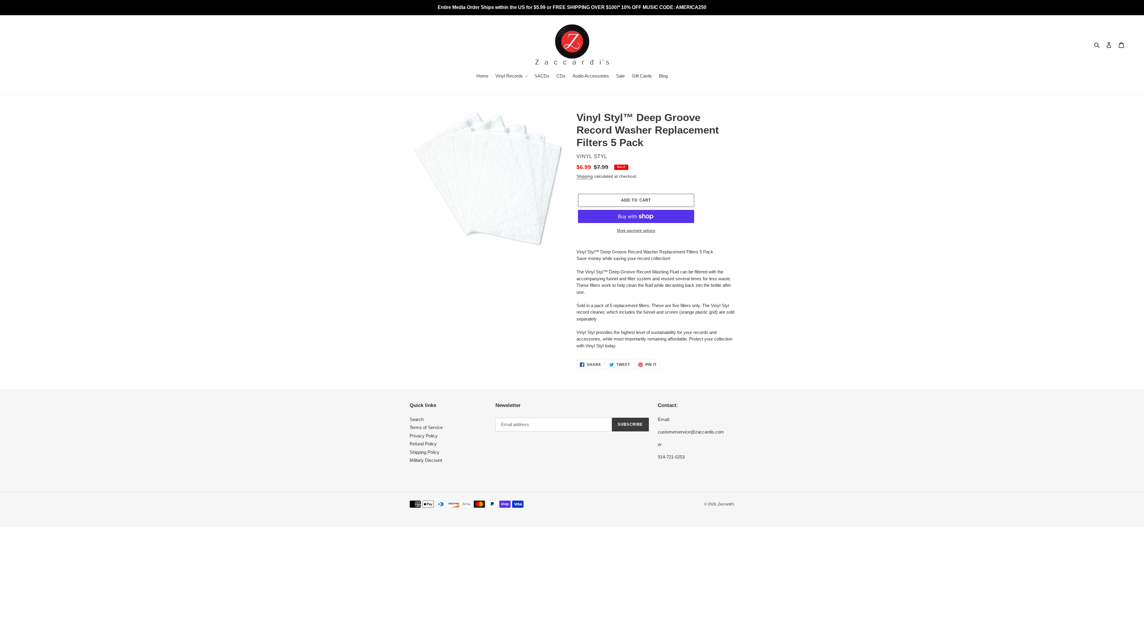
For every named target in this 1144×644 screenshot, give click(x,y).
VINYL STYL (591, 156)
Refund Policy (423, 443)
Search (417, 419)
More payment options (636, 230)
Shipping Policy (424, 452)
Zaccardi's (726, 504)
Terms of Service (426, 427)
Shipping (584, 176)
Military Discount (426, 460)
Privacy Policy (424, 435)
